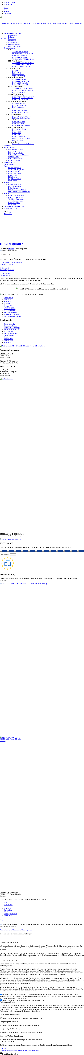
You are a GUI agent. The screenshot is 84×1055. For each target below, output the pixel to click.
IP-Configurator (11, 243)
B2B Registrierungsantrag (12, 316)
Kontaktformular (9, 324)
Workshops (7, 301)
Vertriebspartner (9, 307)
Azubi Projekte (9, 335)
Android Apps (8, 339)
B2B (5, 10)
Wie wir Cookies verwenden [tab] (9, 942)
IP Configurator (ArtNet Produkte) (11, 263)
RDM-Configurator (10, 333)
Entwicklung (8, 305)
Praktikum (7, 299)
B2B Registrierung (10, 310)
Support (6, 11)
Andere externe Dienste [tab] (7, 1002)
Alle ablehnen (16, 930)
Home (6, 8)
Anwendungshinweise (11, 329)
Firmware (7, 337)
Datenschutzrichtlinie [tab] (7, 1041)
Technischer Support (10, 326)
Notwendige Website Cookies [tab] (9, 960)
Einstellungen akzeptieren (8, 1050)
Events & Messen (9, 309)
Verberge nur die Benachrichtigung (28, 1050)
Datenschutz (4, 1048)
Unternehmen (8, 298)
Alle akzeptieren (26, 930)
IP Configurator (7, 269)
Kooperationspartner (10, 312)
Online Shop (8, 13)
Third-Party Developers (11, 314)
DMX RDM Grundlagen (12, 328)
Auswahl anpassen (6, 930)
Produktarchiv (8, 340)
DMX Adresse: (5, 554)
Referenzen (7, 303)
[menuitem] (44, 8)
